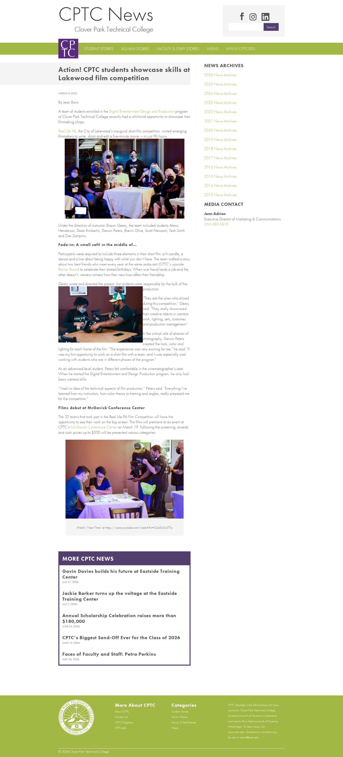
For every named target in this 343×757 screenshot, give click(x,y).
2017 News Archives (220, 157)
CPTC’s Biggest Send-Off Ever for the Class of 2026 (121, 637)
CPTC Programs (124, 722)
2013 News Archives (220, 194)
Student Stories (98, 48)
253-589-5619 (216, 224)
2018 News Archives (220, 148)
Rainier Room (68, 269)
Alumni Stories (135, 48)
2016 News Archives (220, 167)
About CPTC (122, 711)
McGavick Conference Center (94, 427)
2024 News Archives (220, 93)
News (212, 48)
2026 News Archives (220, 74)
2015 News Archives (220, 176)
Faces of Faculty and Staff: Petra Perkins (109, 654)
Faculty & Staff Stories (178, 48)
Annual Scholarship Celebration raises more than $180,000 (119, 618)
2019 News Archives (220, 139)
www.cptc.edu (240, 48)
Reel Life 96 (67, 131)
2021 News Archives (220, 121)
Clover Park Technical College (113, 29)
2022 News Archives (220, 111)
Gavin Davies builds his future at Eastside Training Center (121, 574)
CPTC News (105, 14)
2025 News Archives (220, 84)
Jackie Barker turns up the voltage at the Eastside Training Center (119, 596)
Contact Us (121, 717)
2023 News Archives (220, 102)
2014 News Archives (220, 185)
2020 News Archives (220, 130)
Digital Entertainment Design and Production (141, 111)
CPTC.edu (120, 728)
